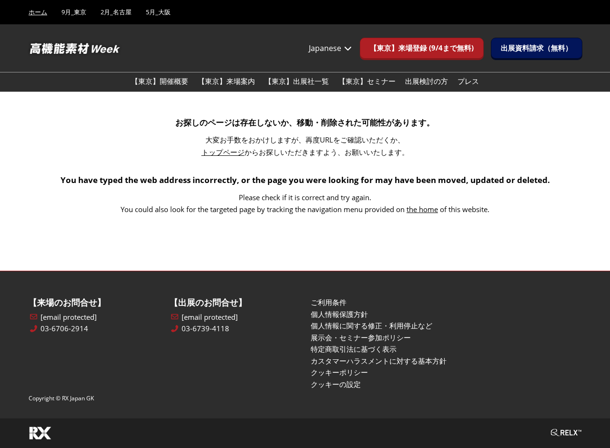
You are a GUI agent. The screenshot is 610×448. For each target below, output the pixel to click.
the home (422, 209)
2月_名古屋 (116, 12)
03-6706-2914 (64, 328)
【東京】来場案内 (226, 81)
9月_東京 (73, 12)
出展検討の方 (426, 81)
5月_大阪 (158, 12)
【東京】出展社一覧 (296, 81)
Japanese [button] (326, 48)
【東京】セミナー (367, 81)
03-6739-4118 (205, 328)
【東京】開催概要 (159, 81)
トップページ (223, 152)
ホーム (38, 12)
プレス (468, 81)
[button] (422, 48)
